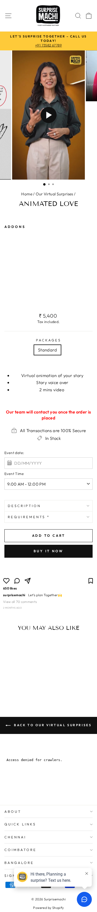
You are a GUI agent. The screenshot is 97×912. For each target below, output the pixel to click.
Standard (47, 349)
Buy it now (48, 551)
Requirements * (29, 517)
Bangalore (19, 863)
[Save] (90, 581)
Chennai (15, 837)
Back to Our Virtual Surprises (52, 725)
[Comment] (17, 581)
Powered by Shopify (48, 908)
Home (26, 193)
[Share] (27, 581)
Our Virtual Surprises (54, 193)
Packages (48, 340)
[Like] (6, 581)
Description (24, 506)
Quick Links (20, 824)
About (12, 811)
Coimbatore (20, 850)
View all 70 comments (20, 602)
